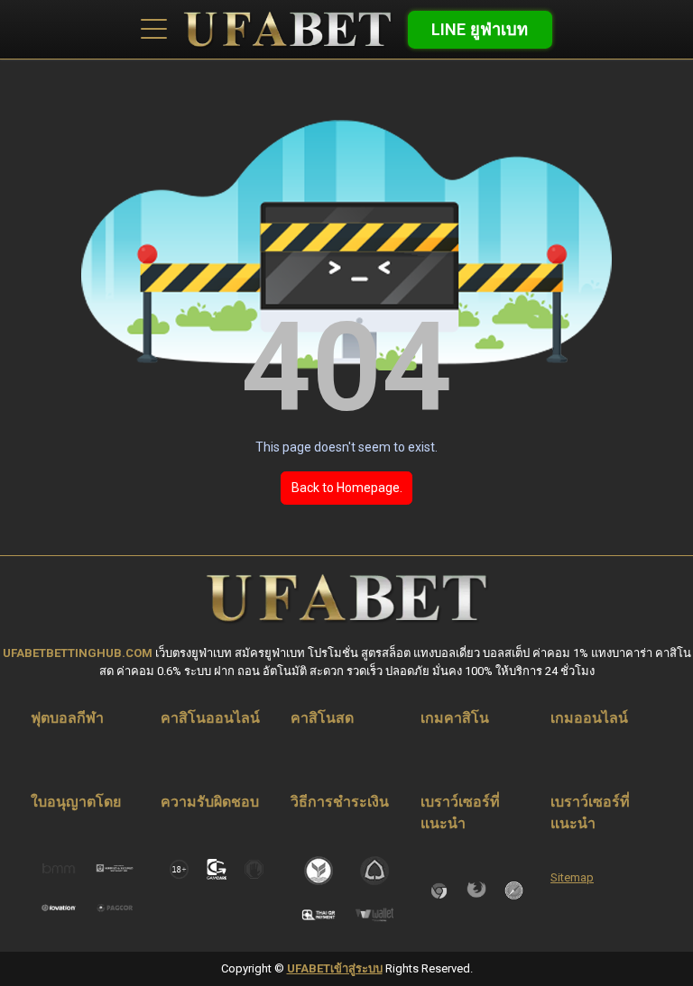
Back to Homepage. (346, 487)
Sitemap (572, 877)
